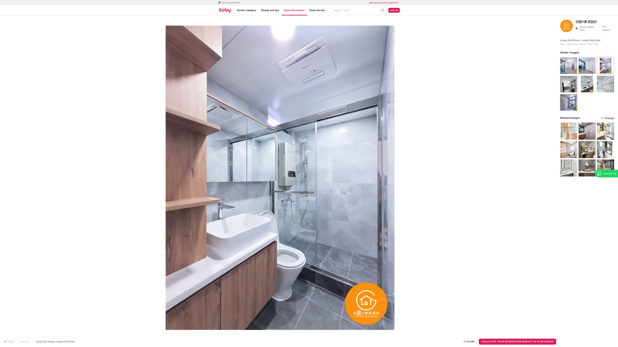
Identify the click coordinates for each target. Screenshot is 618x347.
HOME (10, 341)
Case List (24, 341)
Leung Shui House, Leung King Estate (55, 341)
